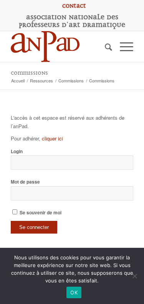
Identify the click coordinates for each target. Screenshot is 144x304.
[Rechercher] (104, 46)
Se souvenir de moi (39, 212)
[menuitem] (74, 6)
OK (74, 292)
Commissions (29, 73)
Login (17, 151)
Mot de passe (25, 182)
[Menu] (122, 46)
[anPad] (60, 46)
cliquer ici (52, 138)
